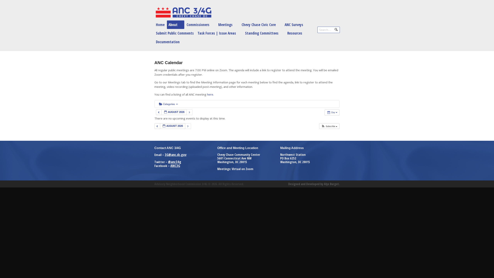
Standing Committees (261, 33)
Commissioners (198, 24)
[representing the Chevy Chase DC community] (183, 12)
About (173, 24)
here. (210, 94)
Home (160, 24)
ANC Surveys (294, 24)
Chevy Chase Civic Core (259, 24)
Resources (294, 33)
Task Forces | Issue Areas (217, 33)
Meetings (225, 24)
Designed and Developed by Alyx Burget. (314, 184)
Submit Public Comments (175, 33)
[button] (329, 126)
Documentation (168, 41)
